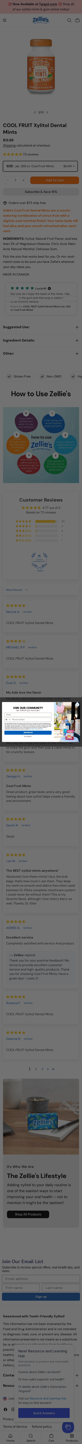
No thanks (27, 737)
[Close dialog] (77, 704)
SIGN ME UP (28, 733)
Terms (41, 729)
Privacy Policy (34, 729)
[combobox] (8, 720)
